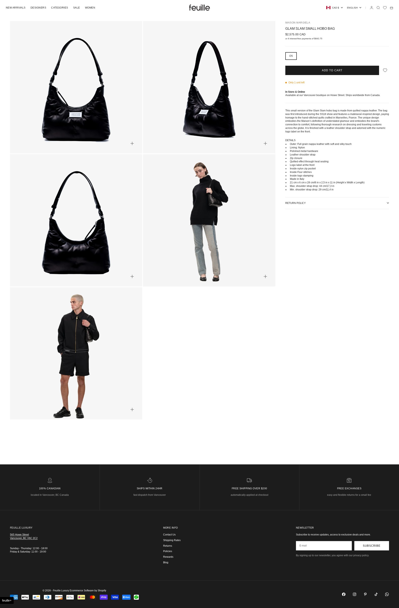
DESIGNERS (38, 7)
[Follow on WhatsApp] (387, 594)
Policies (167, 551)
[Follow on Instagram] (354, 594)
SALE (76, 7)
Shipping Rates (172, 540)
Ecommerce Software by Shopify (88, 590)
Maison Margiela (297, 22)
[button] (7, 600)
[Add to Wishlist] (385, 70)
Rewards (168, 556)
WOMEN (90, 7)
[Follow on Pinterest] (365, 594)
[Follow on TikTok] (376, 594)
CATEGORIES (59, 7)
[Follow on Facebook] (344, 594)
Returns (167, 545)
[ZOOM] (132, 143)
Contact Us (169, 534)
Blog (165, 562)
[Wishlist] (385, 7)
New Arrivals (16, 7)
